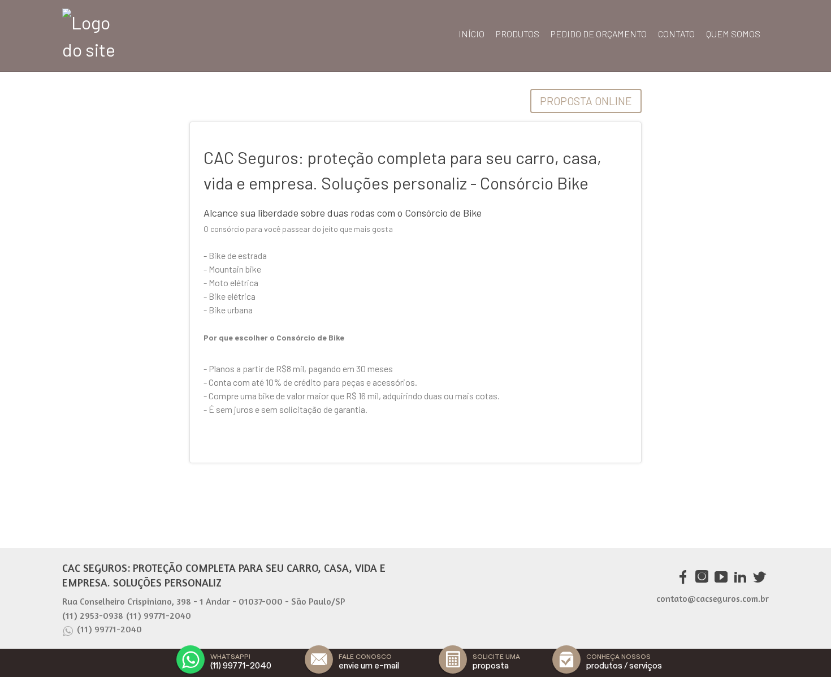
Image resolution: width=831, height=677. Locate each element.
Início (471, 33)
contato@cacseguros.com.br (712, 598)
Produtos (517, 33)
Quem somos (733, 33)
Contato (676, 33)
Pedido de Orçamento (599, 33)
